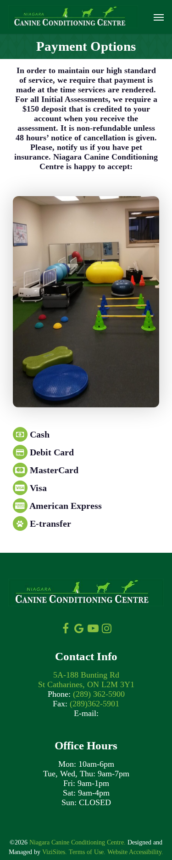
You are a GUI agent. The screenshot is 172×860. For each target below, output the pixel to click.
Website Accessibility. (135, 852)
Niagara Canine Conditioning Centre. (77, 842)
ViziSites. (54, 852)
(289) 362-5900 (99, 694)
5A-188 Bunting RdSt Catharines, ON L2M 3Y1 (86, 679)
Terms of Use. (87, 852)
